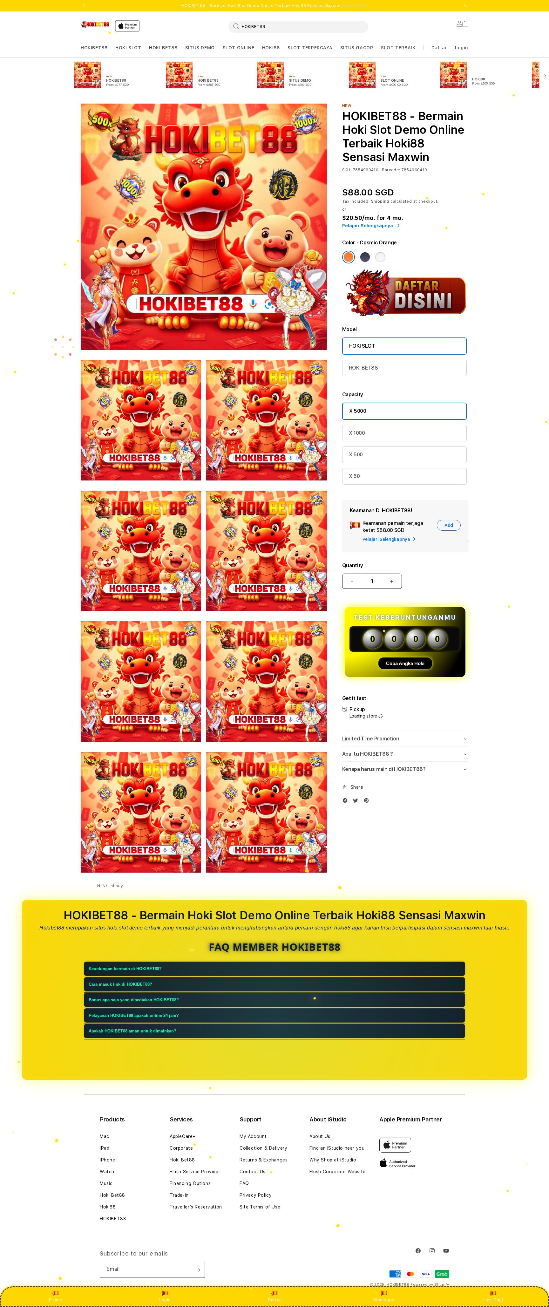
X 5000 (357, 411)
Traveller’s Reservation (196, 1206)
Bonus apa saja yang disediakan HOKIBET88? (134, 999)
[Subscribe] (198, 1270)
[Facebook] (346, 802)
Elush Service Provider (195, 1171)
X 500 (356, 455)
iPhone (107, 1159)
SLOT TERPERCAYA (310, 47)
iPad (104, 1148)
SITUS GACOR (356, 47)
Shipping (380, 201)
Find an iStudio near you (336, 1148)
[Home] (95, 24)
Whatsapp (384, 1299)
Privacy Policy (256, 1195)
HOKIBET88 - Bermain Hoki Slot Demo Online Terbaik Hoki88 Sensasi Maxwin (274, 5)
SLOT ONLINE (238, 47)
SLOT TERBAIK (398, 47)
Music (106, 1183)
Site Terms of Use (260, 1206)
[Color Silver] (380, 257)
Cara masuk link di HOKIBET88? (120, 984)
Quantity (352, 565)
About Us (319, 1136)
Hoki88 (108, 1206)
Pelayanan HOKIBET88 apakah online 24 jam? (134, 1015)
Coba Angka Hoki (405, 663)
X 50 (354, 476)
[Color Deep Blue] (365, 257)
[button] (94, 48)
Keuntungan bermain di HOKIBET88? (125, 968)
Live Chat (493, 1299)
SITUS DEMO (200, 47)
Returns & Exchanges (264, 1159)
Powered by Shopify (429, 1285)
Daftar (274, 1299)
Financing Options (190, 1183)
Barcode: (391, 170)
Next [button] (465, 6)
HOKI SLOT (128, 47)
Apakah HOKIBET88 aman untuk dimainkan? (132, 1031)
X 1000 (357, 433)
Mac (104, 1136)
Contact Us (253, 1171)
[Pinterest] (367, 802)
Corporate (181, 1148)
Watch (107, 1171)
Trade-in (179, 1195)
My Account (253, 1136)
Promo (56, 1299)
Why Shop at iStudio (332, 1159)
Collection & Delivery (264, 1148)
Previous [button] (84, 6)
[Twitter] (357, 802)
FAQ (244, 1183)
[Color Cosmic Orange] (348, 257)
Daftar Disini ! (354, 5)
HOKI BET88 (163, 47)
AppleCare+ (183, 1136)
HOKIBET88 (94, 47)
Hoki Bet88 (112, 1195)
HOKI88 (271, 47)
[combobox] (298, 26)
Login (165, 1299)
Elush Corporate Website (337, 1171)
